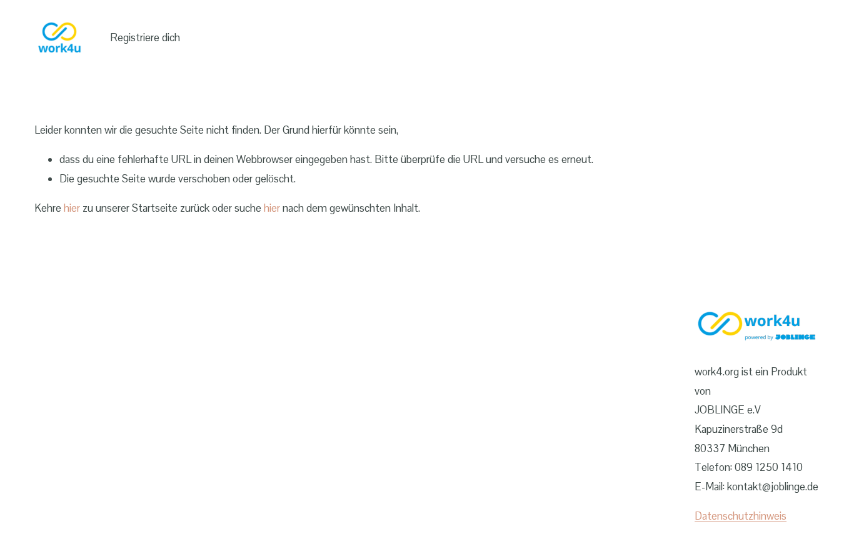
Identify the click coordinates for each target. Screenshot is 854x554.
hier (72, 208)
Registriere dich (145, 37)
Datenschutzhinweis (740, 516)
